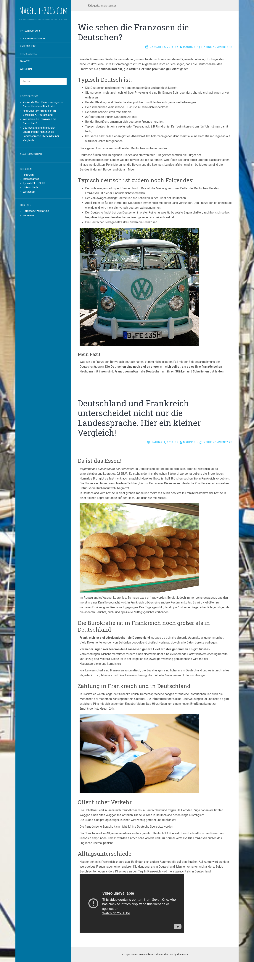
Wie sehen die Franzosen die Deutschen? (133, 32)
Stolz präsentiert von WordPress (138, 954)
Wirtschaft (27, 69)
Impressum (29, 215)
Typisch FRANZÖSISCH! (32, 38)
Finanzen (25, 61)
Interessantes (28, 53)
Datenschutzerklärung (36, 210)
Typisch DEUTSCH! (30, 31)
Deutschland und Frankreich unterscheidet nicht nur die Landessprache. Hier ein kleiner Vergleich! (139, 418)
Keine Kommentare (218, 47)
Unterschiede (28, 46)
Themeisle (182, 954)
